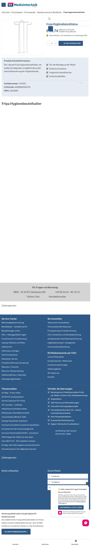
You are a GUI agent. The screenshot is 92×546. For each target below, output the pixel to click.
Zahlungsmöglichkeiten (11, 379)
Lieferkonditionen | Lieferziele (14, 375)
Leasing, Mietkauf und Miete (13, 342)
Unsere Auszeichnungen (58, 365)
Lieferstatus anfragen (10, 351)
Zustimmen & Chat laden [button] (71, 507)
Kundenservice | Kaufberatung (14, 339)
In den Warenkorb (72, 43)
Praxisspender (30, 12)
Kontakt (51, 377)
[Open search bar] (49, 19)
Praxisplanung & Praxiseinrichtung (62, 330)
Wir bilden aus (53, 373)
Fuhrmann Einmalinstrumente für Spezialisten (20, 425)
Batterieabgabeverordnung (13, 322)
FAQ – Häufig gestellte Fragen (14, 334)
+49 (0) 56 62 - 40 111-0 (67, 292)
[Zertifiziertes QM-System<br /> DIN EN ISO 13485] (51, 432)
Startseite (6, 12)
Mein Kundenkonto (10, 355)
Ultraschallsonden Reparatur (59, 326)
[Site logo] (22, 4)
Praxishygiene (17, 12)
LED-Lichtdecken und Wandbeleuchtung (64, 334)
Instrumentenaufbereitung (59, 347)
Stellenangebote (54, 369)
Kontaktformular (57, 296)
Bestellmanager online (11, 330)
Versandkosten (71, 31)
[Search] (50, 28)
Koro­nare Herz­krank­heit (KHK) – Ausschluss (20, 433)
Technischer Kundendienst (58, 322)
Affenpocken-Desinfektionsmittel (15, 413)
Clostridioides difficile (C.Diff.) (14, 417)
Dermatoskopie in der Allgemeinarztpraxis (19, 449)
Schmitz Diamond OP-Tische (13, 401)
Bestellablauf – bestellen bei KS (14, 326)
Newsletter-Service (9, 359)
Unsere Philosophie (56, 357)
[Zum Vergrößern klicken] (6, 23)
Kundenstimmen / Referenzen (60, 361)
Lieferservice (7, 347)
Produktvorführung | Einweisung (15, 363)
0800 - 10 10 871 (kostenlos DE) (29, 292)
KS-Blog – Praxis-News (11, 392)
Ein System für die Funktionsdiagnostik (18, 429)
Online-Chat (32, 296)
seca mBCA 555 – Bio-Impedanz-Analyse (18, 441)
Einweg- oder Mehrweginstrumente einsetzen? (21, 445)
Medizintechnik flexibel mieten (14, 409)
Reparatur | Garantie (10, 367)
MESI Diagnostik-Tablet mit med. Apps (17, 437)
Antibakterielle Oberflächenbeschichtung (65, 339)
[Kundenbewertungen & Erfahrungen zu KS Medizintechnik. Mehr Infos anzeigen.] (68, 521)
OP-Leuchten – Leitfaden (12, 405)
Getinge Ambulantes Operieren (14, 421)
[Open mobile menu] (3, 5)
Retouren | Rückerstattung (12, 371)
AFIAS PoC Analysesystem (13, 397)
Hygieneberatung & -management (61, 342)
